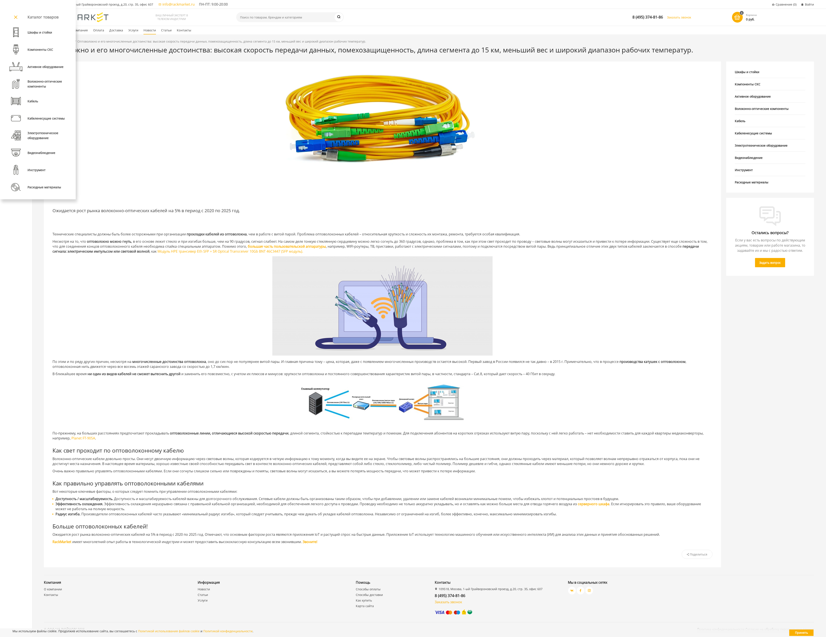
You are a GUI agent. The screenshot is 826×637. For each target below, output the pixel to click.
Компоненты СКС (747, 84)
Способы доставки (369, 595)
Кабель (740, 121)
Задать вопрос (770, 263)
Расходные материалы (751, 182)
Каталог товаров (43, 17)
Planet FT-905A (83, 438)
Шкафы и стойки (747, 72)
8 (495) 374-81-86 (647, 17)
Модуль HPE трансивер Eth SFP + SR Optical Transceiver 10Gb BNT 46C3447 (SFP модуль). (230, 251)
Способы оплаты (368, 589)
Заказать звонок (679, 17)
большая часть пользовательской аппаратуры (287, 246)
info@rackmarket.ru (178, 4)
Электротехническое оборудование (761, 145)
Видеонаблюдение (749, 158)
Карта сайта (365, 606)
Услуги (133, 30)
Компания (80, 30)
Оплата (98, 30)
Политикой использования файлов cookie (169, 631)
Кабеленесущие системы (753, 133)
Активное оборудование (753, 96)
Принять (801, 633)
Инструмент (744, 170)
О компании (53, 589)
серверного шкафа (593, 504)
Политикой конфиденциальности (228, 631)
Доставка (116, 30)
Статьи (166, 30)
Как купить (364, 600)
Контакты (184, 30)
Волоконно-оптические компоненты (762, 109)
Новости (149, 30)
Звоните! (310, 541)
